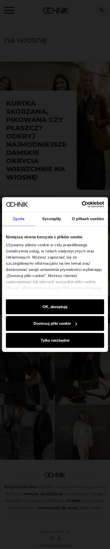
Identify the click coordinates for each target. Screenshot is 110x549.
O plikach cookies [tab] (88, 218)
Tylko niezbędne (55, 340)
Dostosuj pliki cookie (52, 323)
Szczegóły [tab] (51, 218)
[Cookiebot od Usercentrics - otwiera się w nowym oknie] (81, 204)
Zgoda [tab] (18, 218)
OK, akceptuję (55, 306)
